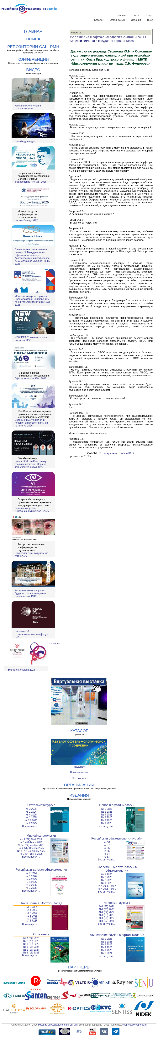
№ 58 (106, 842)
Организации (117, 19)
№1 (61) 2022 (106, 918)
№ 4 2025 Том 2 (106, 885)
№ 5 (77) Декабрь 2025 (31, 845)
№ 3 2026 (106, 877)
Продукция (79, 766)
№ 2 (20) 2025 (31, 941)
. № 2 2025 (31, 918)
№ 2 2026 (31, 808)
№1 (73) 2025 (106, 909)
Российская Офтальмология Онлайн (58, 1024)
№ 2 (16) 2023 (31, 952)
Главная (121, 15)
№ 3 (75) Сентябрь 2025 (31, 850)
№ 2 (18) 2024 (31, 946)
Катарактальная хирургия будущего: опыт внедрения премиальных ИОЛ (30, 593)
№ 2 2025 (31, 823)
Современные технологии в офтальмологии (117, 868)
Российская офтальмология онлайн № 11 (108, 37)
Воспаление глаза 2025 (21, 669)
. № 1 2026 (31, 910)
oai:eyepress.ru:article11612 (118, 453)
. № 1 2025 (31, 921)
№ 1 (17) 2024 (31, 949)
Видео (149, 15)
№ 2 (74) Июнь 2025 (31, 853)
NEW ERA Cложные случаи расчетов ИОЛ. (31, 339)
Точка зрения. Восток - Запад (41, 903)
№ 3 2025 (31, 817)
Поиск (136, 15)
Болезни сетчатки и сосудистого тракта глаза (102, 40)
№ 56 (106, 848)
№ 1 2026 (31, 811)
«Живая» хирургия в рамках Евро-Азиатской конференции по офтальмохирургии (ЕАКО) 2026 (32, 300)
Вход (150, 19)
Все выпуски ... (31, 826)
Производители (79, 772)
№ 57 (106, 845)
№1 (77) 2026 (106, 906)
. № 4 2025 (31, 912)
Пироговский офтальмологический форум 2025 (31, 634)
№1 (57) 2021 (106, 920)
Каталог (98, 19)
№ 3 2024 (106, 953)
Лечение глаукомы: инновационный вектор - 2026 (32, 509)
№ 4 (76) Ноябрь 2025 (31, 848)
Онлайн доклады (24, 141)
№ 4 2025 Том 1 (106, 888)
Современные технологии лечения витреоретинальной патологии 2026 (31, 422)
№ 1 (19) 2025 (31, 944)
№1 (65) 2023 (106, 915)
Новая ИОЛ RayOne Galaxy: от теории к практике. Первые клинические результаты (32, 464)
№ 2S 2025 (31, 820)
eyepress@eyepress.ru (134, 1024)
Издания (136, 19)
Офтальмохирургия (41, 805)
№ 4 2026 (106, 874)
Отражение (41, 934)
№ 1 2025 (106, 823)
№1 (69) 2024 (106, 912)
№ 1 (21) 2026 (31, 938)
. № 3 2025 (31, 915)
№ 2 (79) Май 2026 (31, 839)
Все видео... (55, 643)
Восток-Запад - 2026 (26, 220)
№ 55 (106, 850)
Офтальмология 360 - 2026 (30, 378)
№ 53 (106, 856)
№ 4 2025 (31, 814)
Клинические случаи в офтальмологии (28, 107)
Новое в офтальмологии (116, 805)
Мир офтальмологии (41, 835)
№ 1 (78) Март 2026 (31, 842)
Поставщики (79, 778)
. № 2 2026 (31, 907)
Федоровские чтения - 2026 (30, 181)
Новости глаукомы (116, 902)
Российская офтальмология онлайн (116, 838)
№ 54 (106, 853)
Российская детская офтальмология (41, 869)
